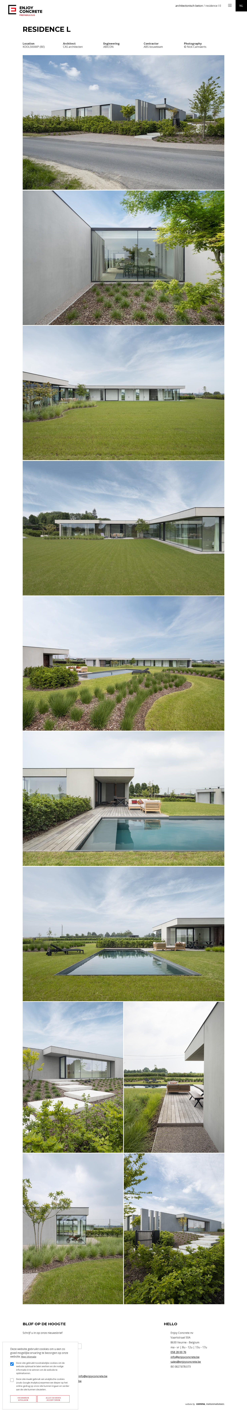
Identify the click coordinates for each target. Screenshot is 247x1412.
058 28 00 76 (178, 1352)
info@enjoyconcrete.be (92, 1376)
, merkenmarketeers (204, 1404)
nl (241, 6)
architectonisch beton (189, 6)
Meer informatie (28, 1356)
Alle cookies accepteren (53, 1399)
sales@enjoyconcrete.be (186, 1362)
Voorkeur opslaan (23, 1399)
